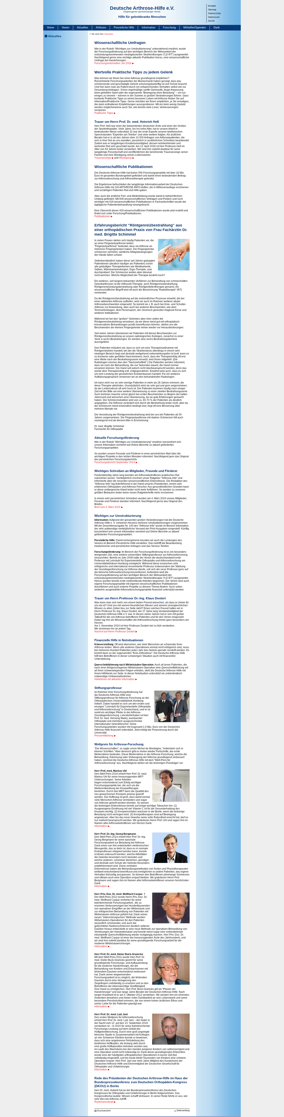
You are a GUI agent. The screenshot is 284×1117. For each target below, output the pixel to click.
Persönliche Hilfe (124, 27)
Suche (211, 20)
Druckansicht (103, 1110)
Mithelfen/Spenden (194, 27)
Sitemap (212, 9)
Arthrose (101, 27)
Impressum (214, 17)
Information (148, 27)
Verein (65, 27)
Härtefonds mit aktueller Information (114, 679)
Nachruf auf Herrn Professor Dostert (114, 631)
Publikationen (102, 216)
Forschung (169, 27)
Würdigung (125, 157)
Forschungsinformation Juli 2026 (112, 63)
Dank (217, 27)
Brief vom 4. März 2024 (107, 507)
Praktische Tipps (103, 113)
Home (50, 27)
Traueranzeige (102, 157)
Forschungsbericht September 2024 (114, 462)
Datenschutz (214, 13)
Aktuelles (82, 27)
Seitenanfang (183, 1110)
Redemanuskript (103, 1101)
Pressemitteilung (103, 735)
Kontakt (212, 6)
